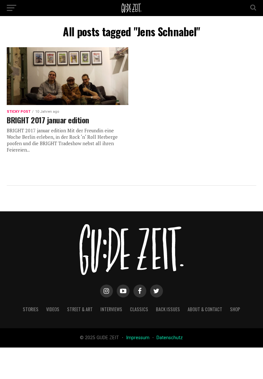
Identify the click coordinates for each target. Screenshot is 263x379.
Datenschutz (170, 337)
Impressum (138, 337)
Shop (235, 309)
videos (52, 309)
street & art (80, 309)
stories (30, 309)
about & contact (205, 309)
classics (139, 309)
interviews (111, 309)
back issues (168, 309)
